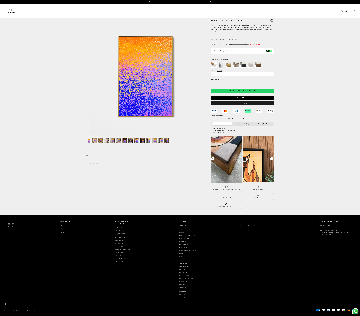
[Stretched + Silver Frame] (236, 65)
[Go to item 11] (149, 140)
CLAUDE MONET (120, 234)
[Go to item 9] (137, 140)
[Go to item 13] (161, 140)
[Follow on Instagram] (5, 304)
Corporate (223, 11)
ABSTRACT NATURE (185, 229)
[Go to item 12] (155, 141)
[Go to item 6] (119, 140)
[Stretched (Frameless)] (221, 65)
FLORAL (181, 257)
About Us (212, 11)
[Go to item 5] (113, 140)
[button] (271, 158)
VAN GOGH (118, 265)
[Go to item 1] (89, 140)
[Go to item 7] (125, 140)
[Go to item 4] (107, 140)
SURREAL (182, 294)
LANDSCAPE (183, 272)
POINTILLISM (183, 282)
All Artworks (119, 11)
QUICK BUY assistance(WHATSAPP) (242, 90)
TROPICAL (182, 297)
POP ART (182, 285)
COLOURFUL (183, 247)
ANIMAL (181, 232)
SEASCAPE (182, 288)
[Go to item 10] (143, 140)
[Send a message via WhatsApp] (355, 311)
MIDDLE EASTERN (184, 275)
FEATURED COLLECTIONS (182, 11)
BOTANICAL (183, 241)
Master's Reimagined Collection (155, 11)
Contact (243, 11)
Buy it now (242, 103)
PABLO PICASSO (120, 256)
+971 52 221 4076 (325, 226)
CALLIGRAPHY (183, 244)
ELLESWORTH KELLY (121, 237)
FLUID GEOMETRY (184, 260)
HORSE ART (183, 269)
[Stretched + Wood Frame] (258, 65)
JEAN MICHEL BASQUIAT (122, 249)
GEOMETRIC (183, 263)
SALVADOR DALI (120, 262)
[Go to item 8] (131, 140)
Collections (200, 11)
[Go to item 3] (101, 140)
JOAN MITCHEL (119, 253)
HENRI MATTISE (119, 240)
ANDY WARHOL (119, 228)
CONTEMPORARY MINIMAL (187, 251)
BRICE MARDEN (119, 231)
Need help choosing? (217, 79)
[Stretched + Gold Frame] (228, 65)
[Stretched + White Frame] (250, 65)
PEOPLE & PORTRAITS (186, 279)
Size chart (219, 70)
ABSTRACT (182, 226)
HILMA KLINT (119, 243)
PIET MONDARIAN (120, 259)
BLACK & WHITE (184, 238)
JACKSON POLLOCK (121, 246)
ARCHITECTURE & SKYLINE (187, 235)
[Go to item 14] (167, 140)
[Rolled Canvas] (214, 65)
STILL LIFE (182, 291)
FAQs (234, 11)
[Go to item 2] (95, 140)
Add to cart (242, 98)
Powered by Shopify (32, 310)
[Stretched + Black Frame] (243, 65)
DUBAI (181, 254)
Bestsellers (133, 11)
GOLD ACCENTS (184, 266)
